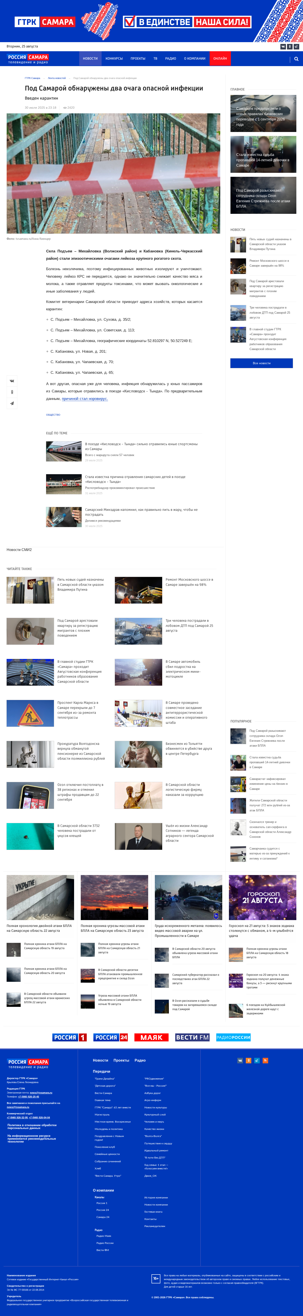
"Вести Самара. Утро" (108, 1175)
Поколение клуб (105, 1147)
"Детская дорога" (105, 1085)
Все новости (262, 363)
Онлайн (220, 59)
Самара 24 (102, 1217)
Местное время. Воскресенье (113, 1121)
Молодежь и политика (109, 1129)
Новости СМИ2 (19, 550)
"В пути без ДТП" (154, 1157)
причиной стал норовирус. (85, 399)
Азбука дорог (152, 1093)
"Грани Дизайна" (105, 1078)
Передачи (101, 1071)
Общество (53, 414)
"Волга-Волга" (153, 1136)
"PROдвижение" (154, 1078)
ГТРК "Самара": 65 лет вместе (113, 1107)
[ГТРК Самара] (28, 59)
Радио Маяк (103, 1236)
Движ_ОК (150, 1175)
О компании (194, 59)
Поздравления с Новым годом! (109, 1138)
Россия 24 (102, 1210)
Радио (170, 59)
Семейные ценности (107, 1154)
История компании (156, 1197)
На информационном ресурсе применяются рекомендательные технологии (32, 1138)
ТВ (155, 59)
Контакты (150, 1219)
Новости (90, 59)
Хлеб (98, 1168)
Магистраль (102, 1114)
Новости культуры (155, 1107)
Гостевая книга (153, 1211)
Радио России (105, 1243)
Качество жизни (154, 1129)
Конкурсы (114, 59)
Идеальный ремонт (156, 1150)
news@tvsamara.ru (41, 1092)
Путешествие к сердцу (158, 1143)
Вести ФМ (102, 1250)
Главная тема (102, 1100)
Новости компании (156, 1204)
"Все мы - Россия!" (155, 1085)
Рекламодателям (154, 1226)
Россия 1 (101, 1203)
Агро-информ (152, 1100)
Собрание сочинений (108, 1161)
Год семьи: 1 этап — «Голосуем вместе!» (156, 1167)
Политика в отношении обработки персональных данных (32, 1126)
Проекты (138, 59)
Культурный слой (155, 1114)
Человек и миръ (154, 1121)
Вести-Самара (103, 1093)
